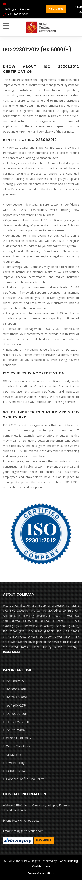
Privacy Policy (15, 763)
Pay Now (55, 9)
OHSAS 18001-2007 (18, 738)
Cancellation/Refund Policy (25, 779)
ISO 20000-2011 (16, 714)
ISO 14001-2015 (16, 706)
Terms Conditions (18, 746)
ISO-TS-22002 (15, 730)
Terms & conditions (41, 873)
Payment (44, 840)
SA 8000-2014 (15, 771)
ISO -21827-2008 (17, 722)
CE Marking (13, 755)
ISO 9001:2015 (15, 681)
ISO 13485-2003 (16, 697)
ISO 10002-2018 (16, 689)
